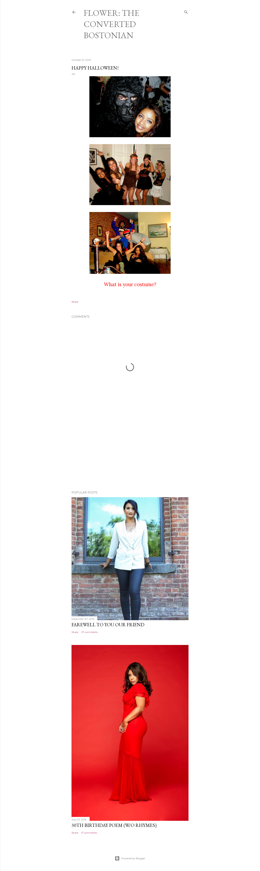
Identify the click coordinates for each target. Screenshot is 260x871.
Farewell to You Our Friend (108, 624)
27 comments (89, 632)
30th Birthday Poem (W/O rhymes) (114, 825)
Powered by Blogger (133, 858)
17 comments (89, 832)
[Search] (186, 11)
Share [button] (75, 301)
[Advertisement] (130, 452)
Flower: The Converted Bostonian (111, 24)
